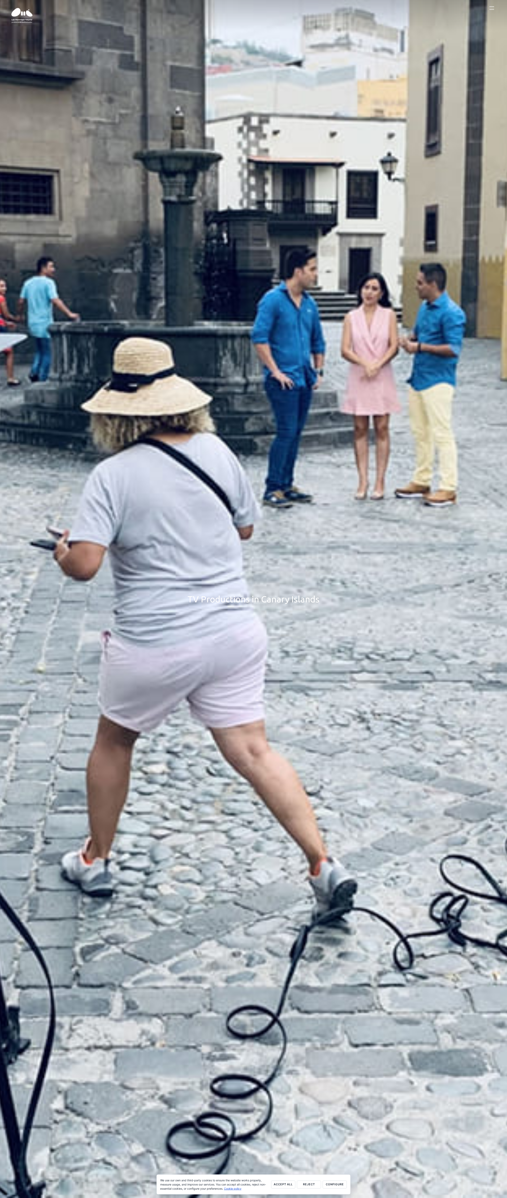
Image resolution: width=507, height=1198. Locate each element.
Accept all (283, 1184)
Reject (309, 1184)
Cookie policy (232, 1188)
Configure (335, 1184)
